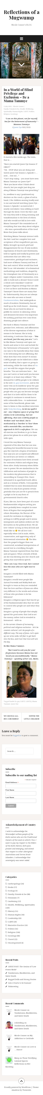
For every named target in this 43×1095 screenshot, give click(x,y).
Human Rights (17, 111)
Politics (31, 111)
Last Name (9, 797)
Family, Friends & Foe (11, 109)
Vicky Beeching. (15, 409)
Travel (11, 939)
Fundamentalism (11, 300)
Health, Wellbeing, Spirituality (21, 904)
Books (10, 887)
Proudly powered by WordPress (17, 1087)
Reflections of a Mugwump (21, 14)
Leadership (13, 918)
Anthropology (14, 883)
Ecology (11, 890)
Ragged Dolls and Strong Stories (22, 979)
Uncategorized (14, 943)
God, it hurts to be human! (19, 983)
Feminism (12, 897)
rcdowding (19, 1022)
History (11, 911)
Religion (7, 114)
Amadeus (15, 1090)
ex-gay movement (21, 383)
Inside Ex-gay (14, 701)
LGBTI (26, 111)
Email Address (12, 782)
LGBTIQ (29, 701)
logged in (17, 735)
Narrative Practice (16, 925)
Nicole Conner (18, 106)
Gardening (12, 901)
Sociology (14, 114)
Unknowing (13, 986)
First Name (9, 790)
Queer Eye (17, 127)
